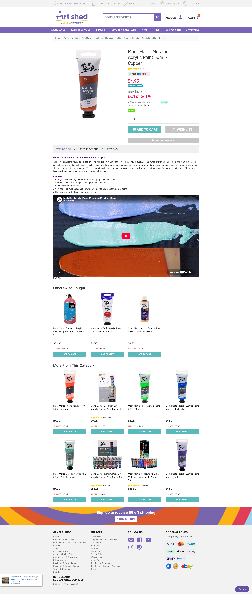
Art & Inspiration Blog (63, 554)
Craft (145, 29)
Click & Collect (97, 554)
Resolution (96, 551)
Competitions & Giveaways (65, 557)
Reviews (112, 149)
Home (56, 536)
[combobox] (132, 17)
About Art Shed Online (63, 539)
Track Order (96, 542)
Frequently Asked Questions (104, 539)
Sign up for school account (65, 584)
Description (65, 149)
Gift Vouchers (173, 29)
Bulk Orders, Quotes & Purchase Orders (105, 567)
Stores (56, 548)
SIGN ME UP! (126, 519)
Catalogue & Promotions (64, 563)
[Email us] (132, 540)
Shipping (95, 545)
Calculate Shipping (164, 140)
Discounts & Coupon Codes (66, 566)
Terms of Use (186, 536)
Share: (133, 74)
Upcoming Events (61, 551)
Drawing (100, 29)
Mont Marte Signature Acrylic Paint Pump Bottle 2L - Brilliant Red (68, 331)
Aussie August (58, 29)
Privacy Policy (172, 536)
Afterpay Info (97, 557)
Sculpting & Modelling (124, 29)
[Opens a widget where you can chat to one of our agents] (242, 589)
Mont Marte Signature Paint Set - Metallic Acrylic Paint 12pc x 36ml (144, 477)
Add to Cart (147, 129)
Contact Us (96, 536)
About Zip (95, 560)
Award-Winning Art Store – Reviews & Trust (69, 544)
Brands (56, 572)
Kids (157, 29)
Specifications (91, 149)
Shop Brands (192, 29)
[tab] (65, 149)
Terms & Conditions (62, 569)
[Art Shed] (72, 17)
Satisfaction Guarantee (101, 563)
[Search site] (157, 17)
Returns (94, 548)
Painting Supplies (80, 29)
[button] (151, 69)
